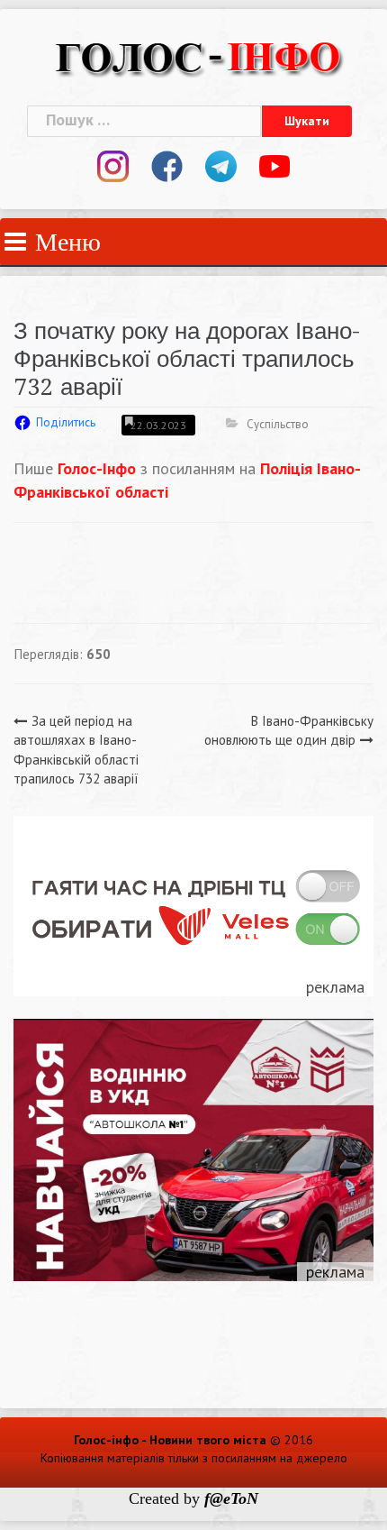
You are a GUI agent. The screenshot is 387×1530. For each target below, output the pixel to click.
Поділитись (65, 422)
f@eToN (231, 1498)
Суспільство (278, 424)
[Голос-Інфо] (198, 55)
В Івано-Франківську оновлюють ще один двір (289, 730)
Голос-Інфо (94, 468)
